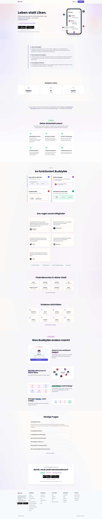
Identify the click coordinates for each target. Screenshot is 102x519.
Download (81, 1)
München (53, 498)
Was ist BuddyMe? (32, 501)
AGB (41, 498)
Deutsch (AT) (77, 496)
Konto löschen (43, 500)
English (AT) (77, 500)
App (30, 500)
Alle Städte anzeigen (50, 292)
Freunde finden (32, 498)
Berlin (53, 495)
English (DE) (77, 498)
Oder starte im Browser (25, 29)
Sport (64, 496)
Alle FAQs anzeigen (50, 453)
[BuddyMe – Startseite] (21, 2)
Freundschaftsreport (33, 507)
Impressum (43, 495)
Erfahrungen (31, 508)
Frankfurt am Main (55, 501)
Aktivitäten (31, 496)
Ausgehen (65, 500)
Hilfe (41, 503)
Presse (30, 510)
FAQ (41, 501)
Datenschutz (43, 496)
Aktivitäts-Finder (32, 505)
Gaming (64, 498)
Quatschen (65, 495)
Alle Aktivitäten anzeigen (50, 324)
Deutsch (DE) (77, 495)
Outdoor (64, 501)
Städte (30, 495)
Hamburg (53, 496)
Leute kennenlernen (33, 503)
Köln (52, 500)
